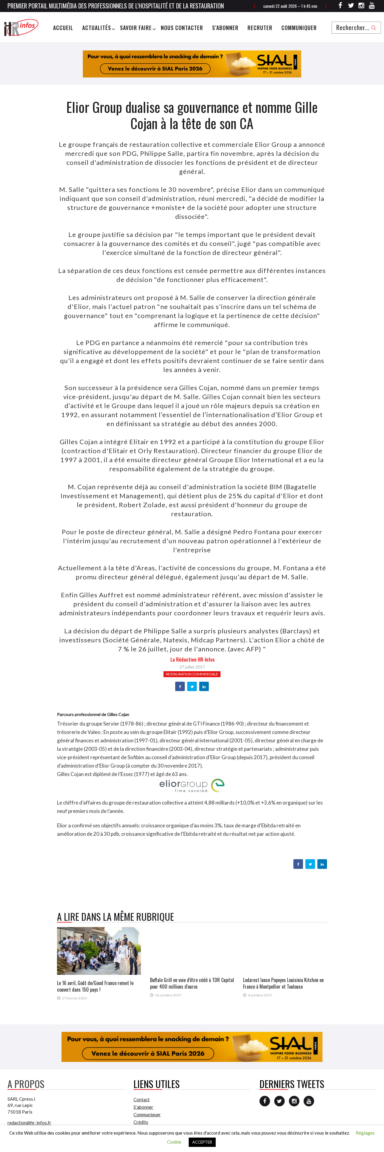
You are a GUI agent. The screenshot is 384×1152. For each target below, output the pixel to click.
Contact (142, 1099)
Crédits (141, 1122)
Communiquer (299, 28)
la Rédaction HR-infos (192, 659)
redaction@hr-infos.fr (29, 1122)
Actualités (96, 28)
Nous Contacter (182, 28)
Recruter (260, 28)
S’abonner (225, 28)
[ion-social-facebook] (340, 6)
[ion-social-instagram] (361, 6)
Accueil (63, 28)
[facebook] (180, 687)
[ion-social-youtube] (372, 6)
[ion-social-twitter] (351, 6)
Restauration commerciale (192, 674)
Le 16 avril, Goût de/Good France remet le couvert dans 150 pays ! (95, 986)
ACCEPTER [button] (202, 1142)
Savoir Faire (136, 28)
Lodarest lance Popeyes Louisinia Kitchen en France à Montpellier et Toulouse (283, 983)
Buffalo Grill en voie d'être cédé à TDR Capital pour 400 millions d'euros (192, 983)
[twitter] (192, 687)
